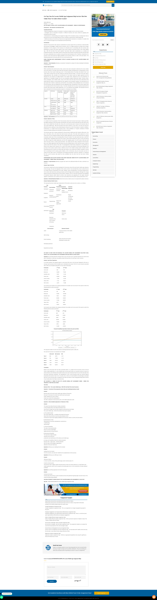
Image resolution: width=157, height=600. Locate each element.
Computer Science (97, 160)
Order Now (103, 67)
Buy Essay (96, 57)
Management (95, 145)
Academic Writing (96, 173)
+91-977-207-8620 (63, 10)
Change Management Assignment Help (53, 506)
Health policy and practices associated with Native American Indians (59, 501)
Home (45, 10)
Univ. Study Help (86, 598)
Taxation (94, 154)
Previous (45, 23)
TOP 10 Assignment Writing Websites (104, 77)
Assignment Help (97, 53)
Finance (94, 139)
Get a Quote (110, 1)
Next (52, 23)
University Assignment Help (100, 64)
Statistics (95, 148)
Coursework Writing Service (99, 55)
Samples (90, 598)
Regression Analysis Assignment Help (53, 533)
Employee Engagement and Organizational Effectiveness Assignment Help (60, 511)
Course (49, 22)
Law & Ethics (95, 157)
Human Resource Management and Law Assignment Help (57, 528)
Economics (95, 142)
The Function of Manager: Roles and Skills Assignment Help (57, 522)
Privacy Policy (97, 598)
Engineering (95, 163)
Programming (96, 167)
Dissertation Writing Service (100, 60)
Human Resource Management (99, 151)
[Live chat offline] (154, 597)
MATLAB (94, 170)
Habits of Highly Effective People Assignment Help (55, 517)
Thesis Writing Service (98, 62)
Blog (93, 598)
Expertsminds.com (65, 598)
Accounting (95, 136)
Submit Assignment (53, 10)
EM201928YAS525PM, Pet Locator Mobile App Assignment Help (61, 481)
